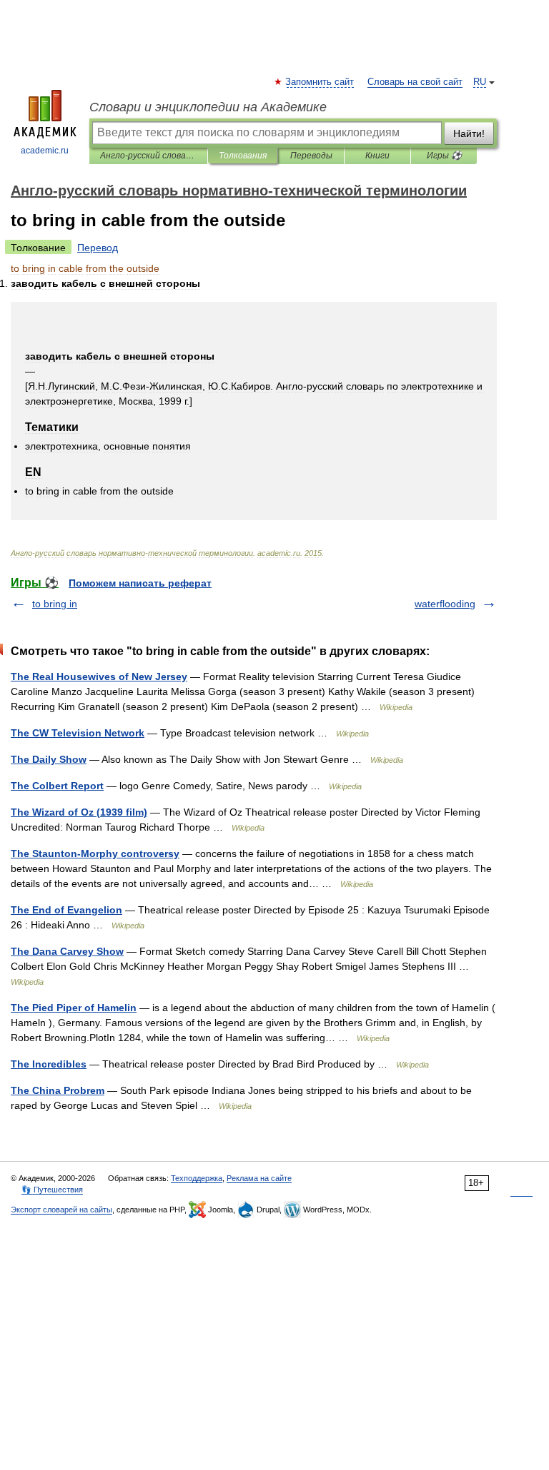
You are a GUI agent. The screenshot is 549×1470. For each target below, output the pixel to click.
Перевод (97, 247)
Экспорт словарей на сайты (61, 1209)
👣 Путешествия (52, 1189)
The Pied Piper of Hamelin (74, 1007)
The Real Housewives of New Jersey (99, 676)
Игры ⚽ (444, 156)
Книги (377, 156)
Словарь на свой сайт (415, 82)
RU (479, 82)
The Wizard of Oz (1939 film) (79, 812)
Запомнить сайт (320, 82)
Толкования (243, 156)
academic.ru (45, 151)
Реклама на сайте (259, 1178)
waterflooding (445, 603)
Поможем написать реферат (140, 583)
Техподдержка (196, 1178)
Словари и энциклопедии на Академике (208, 107)
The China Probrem (57, 1090)
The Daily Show (48, 759)
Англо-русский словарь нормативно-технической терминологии (148, 156)
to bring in (54, 603)
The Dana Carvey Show (67, 951)
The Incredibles (48, 1064)
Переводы (311, 156)
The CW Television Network (77, 733)
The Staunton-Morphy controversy (95, 853)
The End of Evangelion (66, 910)
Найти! (469, 133)
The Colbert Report (57, 785)
